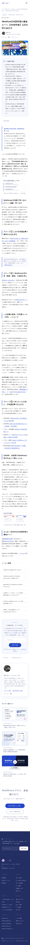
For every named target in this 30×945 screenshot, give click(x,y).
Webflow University (8, 280)
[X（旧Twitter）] (3, 37)
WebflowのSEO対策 (6, 923)
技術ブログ (7, 9)
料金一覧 (18, 890)
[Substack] (9, 37)
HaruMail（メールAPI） (7, 904)
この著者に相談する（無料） (17, 690)
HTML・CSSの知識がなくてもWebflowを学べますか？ (11, 611)
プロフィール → (14, 37)
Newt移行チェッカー (6, 907)
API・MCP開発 (19, 883)
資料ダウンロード (20, 920)
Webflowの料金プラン (7, 920)
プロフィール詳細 (7, 690)
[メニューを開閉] (26, 3)
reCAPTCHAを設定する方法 (17, 392)
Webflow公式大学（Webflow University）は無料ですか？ (11, 577)
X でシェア (5, 657)
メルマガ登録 (19, 918)
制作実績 (4, 883)
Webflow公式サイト (21, 299)
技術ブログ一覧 (19, 899)
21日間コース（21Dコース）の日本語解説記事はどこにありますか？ (13, 594)
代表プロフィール (6, 880)
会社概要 (4, 877)
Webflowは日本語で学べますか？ (12, 570)
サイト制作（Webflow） (21, 880)
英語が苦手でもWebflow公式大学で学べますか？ (13, 585)
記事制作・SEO (19, 888)
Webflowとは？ (5, 918)
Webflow (13, 9)
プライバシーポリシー (11, 940)
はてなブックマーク (16, 657)
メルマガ (21, 553)
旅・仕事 (18, 909)
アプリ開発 (18, 885)
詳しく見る (16, 843)
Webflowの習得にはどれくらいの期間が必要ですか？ (13, 602)
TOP (3, 9)
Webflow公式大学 (9, 541)
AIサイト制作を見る (15, 811)
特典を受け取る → (8, 264)
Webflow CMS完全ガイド (7, 928)
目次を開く (7, 120)
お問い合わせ (19, 923)
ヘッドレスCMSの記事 (7, 909)
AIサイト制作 (19, 877)
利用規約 (4, 940)
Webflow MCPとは (6, 926)
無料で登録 (23, 848)
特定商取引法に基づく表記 (22, 940)
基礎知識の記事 (8, 539)
